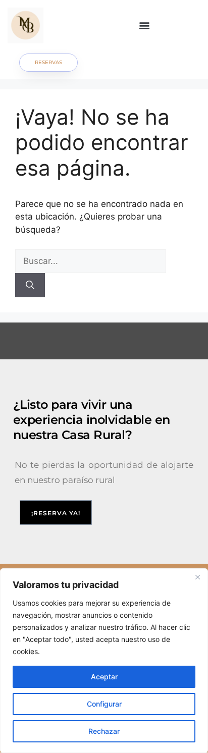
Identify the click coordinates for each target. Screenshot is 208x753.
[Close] (197, 577)
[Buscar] (30, 285)
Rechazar (104, 731)
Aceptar (104, 676)
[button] (144, 25)
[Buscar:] (90, 261)
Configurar (104, 704)
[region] (104, 660)
